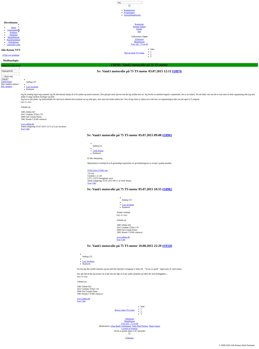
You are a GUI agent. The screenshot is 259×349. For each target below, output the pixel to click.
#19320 (167, 246)
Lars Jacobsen (32, 87)
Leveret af (126, 328)
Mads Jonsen (154, 326)
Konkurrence (129, 10)
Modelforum (139, 42)
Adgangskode (7, 71)
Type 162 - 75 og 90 (139, 44)
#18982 (167, 189)
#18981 (167, 135)
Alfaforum (139, 39)
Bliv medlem (6, 86)
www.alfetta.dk (27, 124)
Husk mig (8, 76)
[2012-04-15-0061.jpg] (97, 170)
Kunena (134, 328)
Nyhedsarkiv (129, 12)
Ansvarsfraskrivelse (132, 15)
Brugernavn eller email (11, 65)
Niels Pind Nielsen (140, 326)
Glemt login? (6, 82)
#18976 (177, 71)
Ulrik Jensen (98, 151)
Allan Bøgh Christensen (120, 326)
